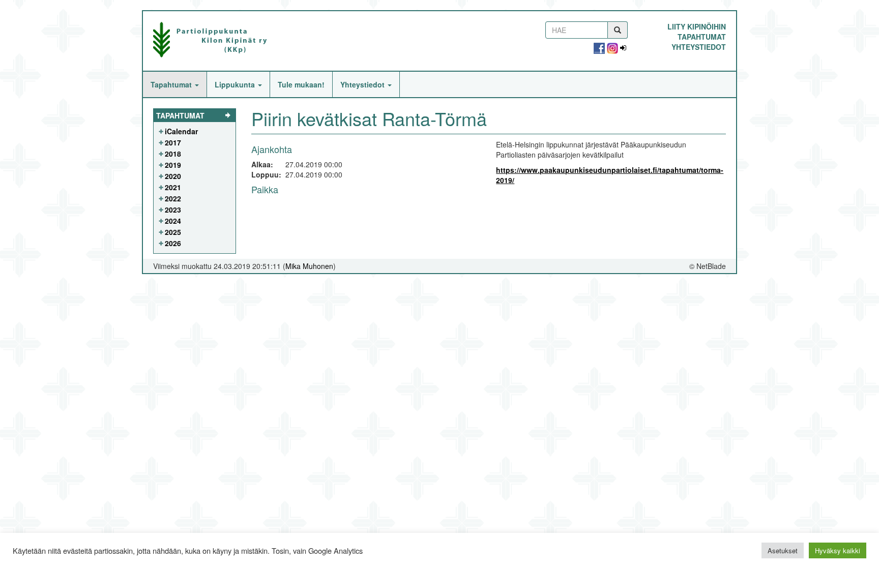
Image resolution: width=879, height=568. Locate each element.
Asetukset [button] (783, 550)
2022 (173, 198)
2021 (173, 187)
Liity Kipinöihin (696, 26)
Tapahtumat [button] (172, 84)
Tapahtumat (702, 37)
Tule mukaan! (301, 84)
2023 (173, 209)
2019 (173, 165)
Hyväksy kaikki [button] (837, 550)
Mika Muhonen (309, 266)
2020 (173, 176)
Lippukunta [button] (236, 84)
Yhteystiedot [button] (363, 84)
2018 (173, 153)
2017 (173, 142)
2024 (173, 221)
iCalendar (181, 131)
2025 (173, 232)
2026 (173, 243)
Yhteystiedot (698, 47)
